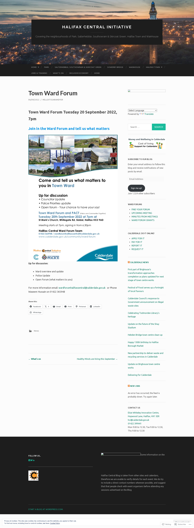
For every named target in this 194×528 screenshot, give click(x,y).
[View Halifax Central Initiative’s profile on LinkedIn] (34, 460)
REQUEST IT (137, 249)
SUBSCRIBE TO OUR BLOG (140, 159)
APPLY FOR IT (138, 238)
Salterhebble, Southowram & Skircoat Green (78, 67)
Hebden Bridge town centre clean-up (145, 335)
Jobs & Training (39, 73)
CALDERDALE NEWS (139, 262)
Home (34, 67)
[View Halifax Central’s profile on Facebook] (29, 460)
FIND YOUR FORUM (141, 209)
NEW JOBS (135, 386)
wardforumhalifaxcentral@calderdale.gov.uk (82, 287)
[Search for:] (147, 127)
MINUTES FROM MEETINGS (145, 216)
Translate (148, 114)
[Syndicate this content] (129, 262)
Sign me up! (136, 188)
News (36, 331)
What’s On (58, 73)
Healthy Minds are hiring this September (97, 359)
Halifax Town (153, 67)
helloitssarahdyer (53, 100)
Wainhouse (134, 67)
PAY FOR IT (137, 242)
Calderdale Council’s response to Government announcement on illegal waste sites (146, 302)
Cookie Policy (55, 523)
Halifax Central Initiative (97, 27)
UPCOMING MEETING (142, 213)
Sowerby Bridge (115, 67)
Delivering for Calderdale (140, 375)
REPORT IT (137, 245)
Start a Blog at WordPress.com (45, 509)
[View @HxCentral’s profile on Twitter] (31, 460)
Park (46, 67)
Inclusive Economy (78, 73)
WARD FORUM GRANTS (143, 220)
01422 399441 (134, 423)
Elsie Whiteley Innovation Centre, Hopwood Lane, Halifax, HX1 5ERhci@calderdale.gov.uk (143, 416)
